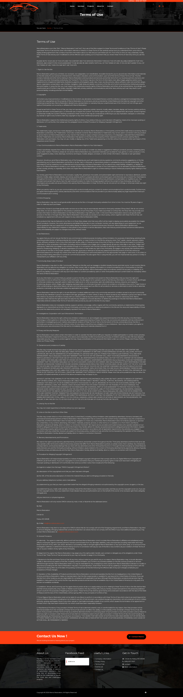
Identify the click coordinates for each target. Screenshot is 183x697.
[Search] (163, 6)
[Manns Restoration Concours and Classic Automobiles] (24, 7)
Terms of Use (99, 664)
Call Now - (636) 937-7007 (137, 1)
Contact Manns (138, 637)
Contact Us (99, 669)
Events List (99, 667)
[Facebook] (159, 6)
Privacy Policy (100, 661)
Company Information (103, 659)
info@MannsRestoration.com (54, 523)
